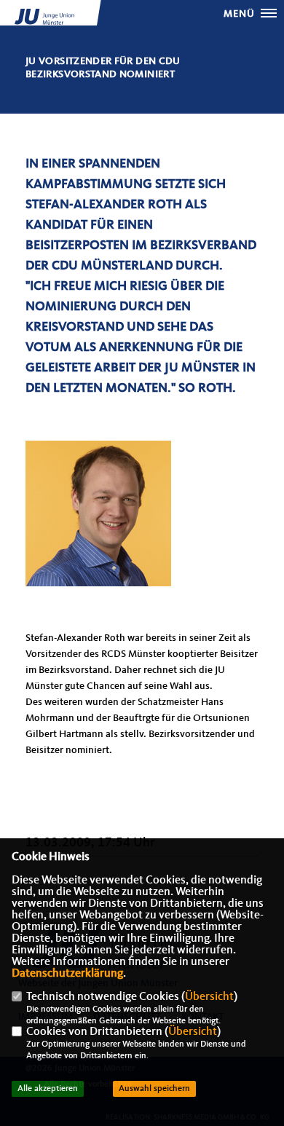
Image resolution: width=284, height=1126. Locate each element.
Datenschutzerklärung (67, 974)
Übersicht (209, 997)
